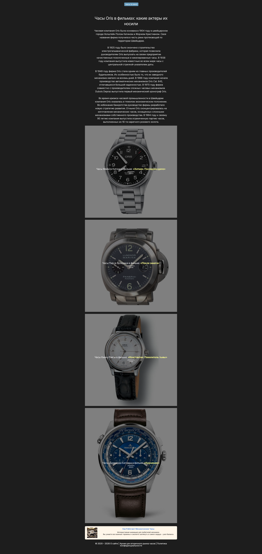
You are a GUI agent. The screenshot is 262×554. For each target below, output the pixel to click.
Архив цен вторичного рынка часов (137, 543)
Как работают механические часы (138, 529)
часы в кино (131, 4)
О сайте (114, 543)
